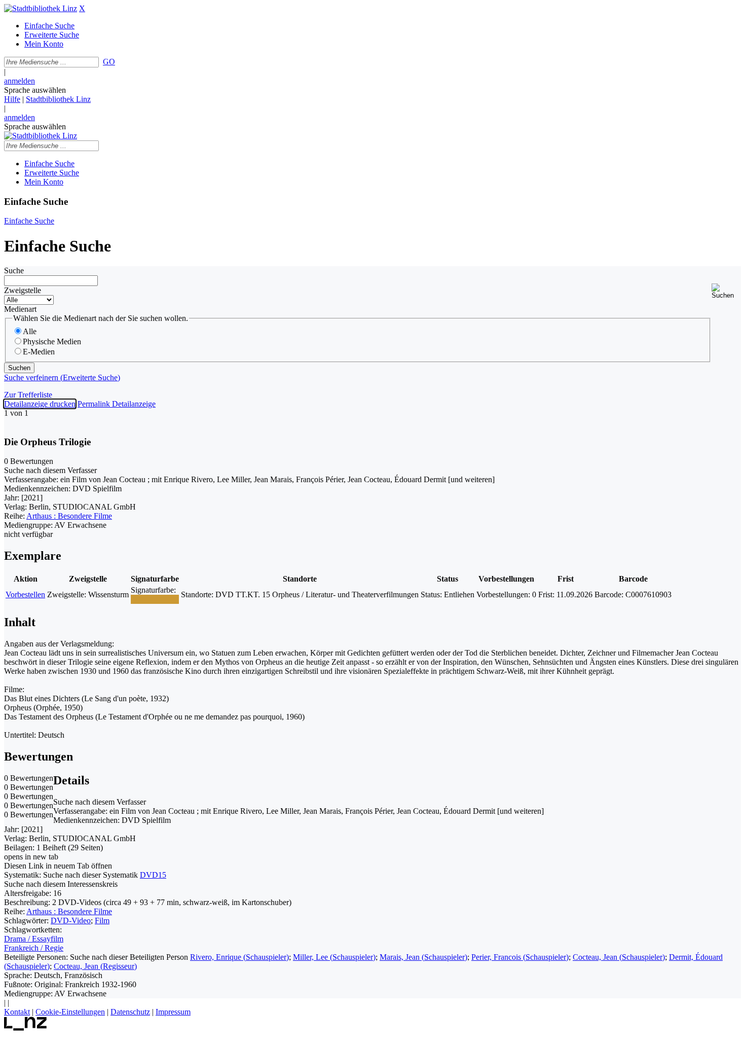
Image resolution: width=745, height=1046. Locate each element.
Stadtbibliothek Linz (58, 99)
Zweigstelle (22, 290)
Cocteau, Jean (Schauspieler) (619, 957)
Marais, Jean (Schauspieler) (423, 957)
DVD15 (153, 875)
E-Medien (39, 351)
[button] (726, 291)
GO (109, 61)
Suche (14, 270)
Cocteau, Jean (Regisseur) (95, 966)
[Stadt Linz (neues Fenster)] (25, 1028)
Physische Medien (52, 341)
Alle (29, 331)
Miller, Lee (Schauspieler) (334, 957)
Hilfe (12, 99)
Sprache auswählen (35, 90)
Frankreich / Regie (33, 948)
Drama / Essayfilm (33, 938)
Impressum (173, 1011)
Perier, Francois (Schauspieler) (520, 957)
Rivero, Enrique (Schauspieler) (239, 957)
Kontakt (17, 1011)
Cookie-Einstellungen (70, 1011)
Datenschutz (130, 1011)
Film (102, 920)
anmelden (19, 81)
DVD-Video (71, 920)
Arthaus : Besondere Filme (69, 516)
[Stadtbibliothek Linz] (40, 8)
